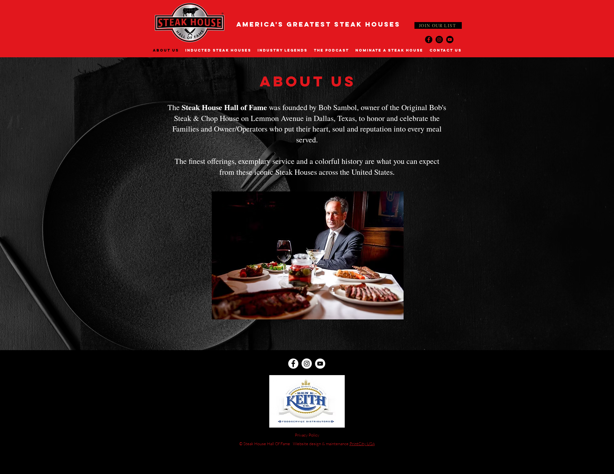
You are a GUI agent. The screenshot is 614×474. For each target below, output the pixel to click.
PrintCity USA (362, 443)
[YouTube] (449, 39)
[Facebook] (428, 39)
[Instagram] (439, 39)
